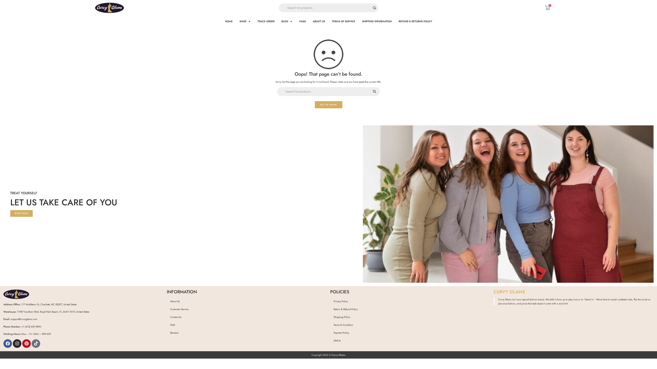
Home (229, 21)
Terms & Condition (343, 325)
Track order (266, 21)
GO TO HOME (328, 104)
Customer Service (179, 309)
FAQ (172, 325)
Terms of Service (343, 21)
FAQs (302, 21)
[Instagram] (17, 343)
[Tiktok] (36, 343)
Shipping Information (377, 21)
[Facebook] (7, 343)
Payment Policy (341, 332)
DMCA (337, 340)
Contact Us (175, 317)
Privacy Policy (341, 301)
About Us (319, 21)
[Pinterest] (26, 343)
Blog (284, 21)
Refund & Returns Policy (415, 21)
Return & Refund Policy (346, 309)
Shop (243, 21)
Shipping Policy (342, 317)
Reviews (174, 332)
